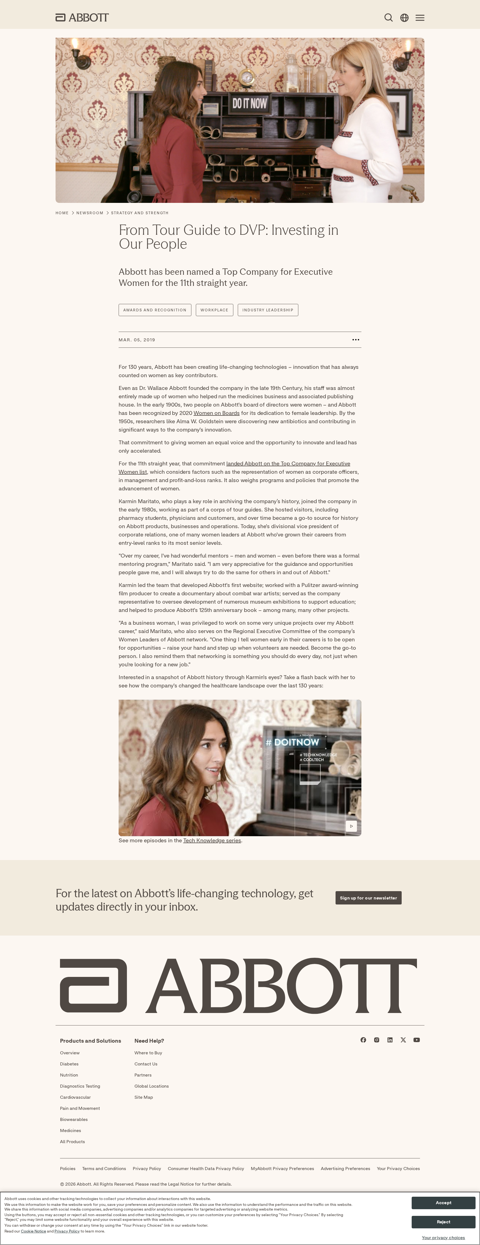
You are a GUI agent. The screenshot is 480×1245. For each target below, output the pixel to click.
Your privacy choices (443, 1238)
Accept (443, 1203)
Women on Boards (217, 412)
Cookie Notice (33, 1231)
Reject (443, 1222)
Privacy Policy (67, 1231)
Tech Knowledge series (212, 840)
